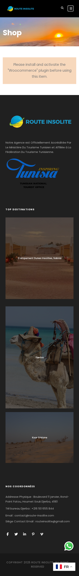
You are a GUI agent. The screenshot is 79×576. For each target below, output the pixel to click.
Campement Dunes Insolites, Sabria (39, 258)
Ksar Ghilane (39, 437)
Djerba (40, 357)
